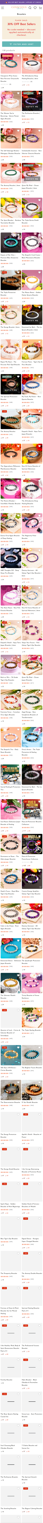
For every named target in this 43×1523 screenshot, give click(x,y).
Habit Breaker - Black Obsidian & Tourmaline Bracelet (30, 1385)
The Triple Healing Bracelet (31, 1030)
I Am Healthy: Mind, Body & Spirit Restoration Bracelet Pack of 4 (10, 1348)
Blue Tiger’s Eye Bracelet (9, 1238)
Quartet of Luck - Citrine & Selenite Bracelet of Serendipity (10, 1033)
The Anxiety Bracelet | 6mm (10, 185)
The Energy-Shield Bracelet (10, 1169)
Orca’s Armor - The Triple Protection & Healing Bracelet (31, 752)
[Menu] (2, 8)
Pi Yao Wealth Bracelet (30, 1102)
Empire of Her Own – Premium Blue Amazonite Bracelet (9, 257)
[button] (30, 8)
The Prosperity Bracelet (9, 1273)
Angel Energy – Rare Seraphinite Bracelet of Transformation (30, 714)
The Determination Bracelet (10, 1102)
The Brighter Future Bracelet (32, 1067)
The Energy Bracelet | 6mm (10, 327)
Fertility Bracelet (6, 1383)
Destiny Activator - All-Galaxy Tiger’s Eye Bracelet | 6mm (31, 573)
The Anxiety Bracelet (8, 431)
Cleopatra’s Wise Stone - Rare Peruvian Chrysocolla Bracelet (10, 78)
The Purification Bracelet (9, 1490)
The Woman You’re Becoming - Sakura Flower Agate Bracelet (10, 116)
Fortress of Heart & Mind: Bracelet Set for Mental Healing (10, 1310)
